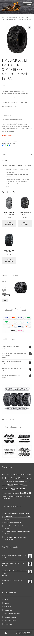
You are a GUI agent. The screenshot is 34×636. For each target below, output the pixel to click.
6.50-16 (25, 474)
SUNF (29, 492)
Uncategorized (13, 17)
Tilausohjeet (8, 610)
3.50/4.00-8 (4, 474)
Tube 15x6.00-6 (27, 496)
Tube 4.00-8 (5, 496)
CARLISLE (16, 481)
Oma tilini (7, 607)
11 (8, 478)
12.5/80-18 (14, 478)
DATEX (5, 484)
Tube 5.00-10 (11, 496)
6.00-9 (17, 474)
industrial (7, 488)
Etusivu (6, 17)
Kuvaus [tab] (4, 154)
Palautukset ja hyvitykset (12, 613)
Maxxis (16, 493)
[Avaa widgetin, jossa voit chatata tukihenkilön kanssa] (24, 633)
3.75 (8, 474)
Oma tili (5, 633)
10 (6, 478)
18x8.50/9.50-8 (9, 481)
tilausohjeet (8, 310)
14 (19, 478)
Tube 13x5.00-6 (19, 496)
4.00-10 (12, 474)
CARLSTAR (23, 481)
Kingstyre (5, 493)
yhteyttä (23, 310)
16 (23, 478)
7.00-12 (29, 474)
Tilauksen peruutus (10, 617)
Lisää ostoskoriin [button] (9, 223)
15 (21, 478)
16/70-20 (29, 478)
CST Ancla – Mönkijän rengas (13, 522)
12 (10, 477)
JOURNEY (20, 488)
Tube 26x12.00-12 (6, 498)
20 (13, 481)
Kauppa (6, 603)
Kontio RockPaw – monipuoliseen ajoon (16, 513)
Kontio (11, 493)
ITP (13, 489)
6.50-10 (21, 474)
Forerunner (17, 485)
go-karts (25, 485)
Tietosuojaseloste (10, 620)
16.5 (25, 478)
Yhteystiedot (8, 624)
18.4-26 (3, 481)
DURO (10, 485)
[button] (29, 27)
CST (28, 481)
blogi (6, 599)
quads (22, 492)
